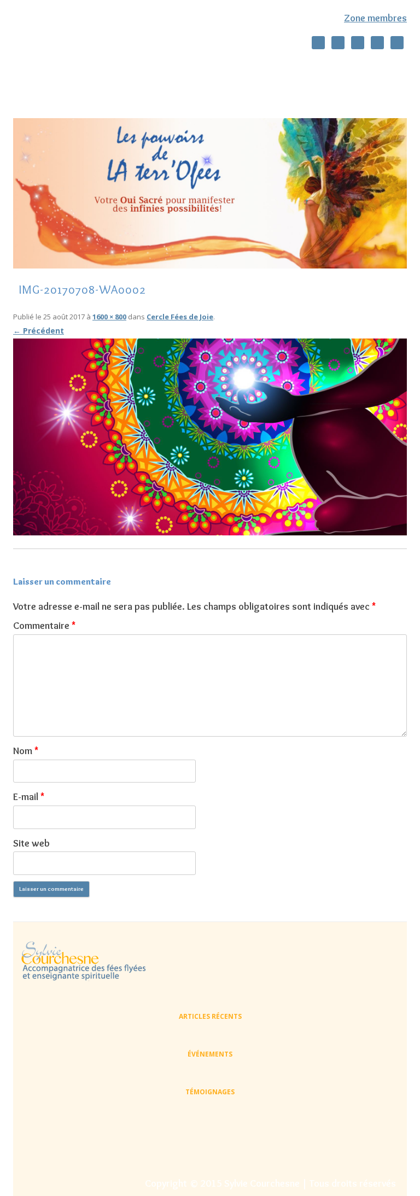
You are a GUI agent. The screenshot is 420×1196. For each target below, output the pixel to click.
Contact (281, 92)
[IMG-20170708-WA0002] (210, 437)
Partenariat (379, 92)
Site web (31, 843)
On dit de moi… (108, 68)
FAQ (327, 92)
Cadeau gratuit (144, 92)
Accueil (45, 68)
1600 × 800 (109, 317)
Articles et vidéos (62, 92)
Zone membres (375, 18)
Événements (210, 1054)
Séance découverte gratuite (207, 68)
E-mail (28, 797)
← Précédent (38, 330)
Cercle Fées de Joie (361, 68)
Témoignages (219, 92)
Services (294, 68)
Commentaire (44, 626)
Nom (25, 751)
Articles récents (210, 1016)
